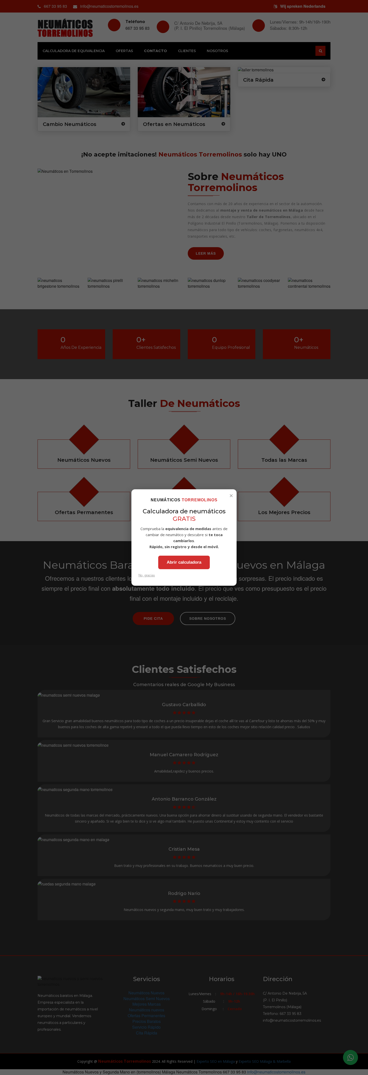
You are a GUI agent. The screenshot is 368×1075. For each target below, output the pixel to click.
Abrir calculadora (184, 562)
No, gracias (146, 575)
